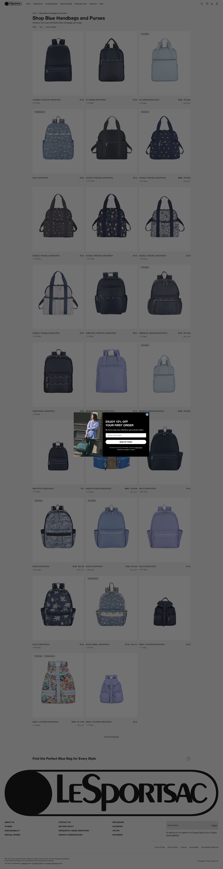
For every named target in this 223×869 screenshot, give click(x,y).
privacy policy (138, 447)
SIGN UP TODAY (126, 442)
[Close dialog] (147, 414)
